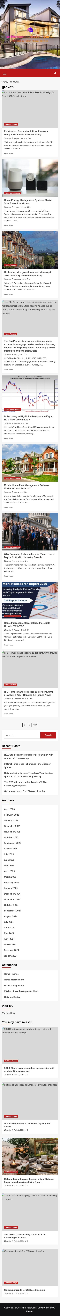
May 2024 (9, 933)
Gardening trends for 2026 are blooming (24, 791)
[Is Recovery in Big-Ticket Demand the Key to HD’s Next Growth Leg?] (30, 394)
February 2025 (11, 882)
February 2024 (11, 950)
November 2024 (12, 899)
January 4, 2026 (19, 279)
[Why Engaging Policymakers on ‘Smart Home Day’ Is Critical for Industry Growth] (30, 531)
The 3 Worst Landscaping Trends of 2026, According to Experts (25, 784)
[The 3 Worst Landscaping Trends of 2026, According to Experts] (30, 1212)
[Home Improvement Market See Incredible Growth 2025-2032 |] (30, 600)
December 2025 (12, 826)
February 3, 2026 (20, 207)
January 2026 (11, 820)
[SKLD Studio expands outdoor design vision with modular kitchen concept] (30, 1045)
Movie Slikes (8, 1012)
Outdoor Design (11, 124)
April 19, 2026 (19, 1293)
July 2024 (9, 922)
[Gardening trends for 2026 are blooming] (30, 1267)
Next (35, 725)
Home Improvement (12, 409)
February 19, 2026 (20, 138)
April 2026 (9, 809)
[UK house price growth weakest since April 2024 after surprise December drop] (30, 250)
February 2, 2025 (20, 630)
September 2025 (12, 843)
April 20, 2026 (19, 1241)
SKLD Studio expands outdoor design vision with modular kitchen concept (28, 756)
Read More (8, 153)
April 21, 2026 (19, 1185)
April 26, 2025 (19, 561)
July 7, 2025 (18, 355)
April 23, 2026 (19, 1074)
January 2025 (11, 888)
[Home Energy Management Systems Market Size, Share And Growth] (30, 178)
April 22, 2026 (19, 1130)
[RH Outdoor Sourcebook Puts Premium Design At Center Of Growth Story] (30, 109)
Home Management (12, 193)
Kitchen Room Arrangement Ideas (21, 991)
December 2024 (12, 893)
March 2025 (10, 876)
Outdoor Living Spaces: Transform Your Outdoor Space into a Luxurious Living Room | (28, 775)
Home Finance (10, 265)
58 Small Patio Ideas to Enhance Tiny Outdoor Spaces (27, 765)
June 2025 (9, 860)
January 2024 (11, 955)
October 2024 (11, 905)
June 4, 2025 (18, 492)
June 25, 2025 (19, 423)
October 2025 (11, 837)
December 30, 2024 (21, 699)
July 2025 (9, 854)
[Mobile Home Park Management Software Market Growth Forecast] (30, 463)
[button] (5, 72)
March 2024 (10, 944)
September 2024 (12, 910)
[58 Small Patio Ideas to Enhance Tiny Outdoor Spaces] (30, 1101)
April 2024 (9, 938)
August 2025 (10, 848)
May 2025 (9, 865)
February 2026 (11, 814)
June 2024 (9, 927)
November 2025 (12, 831)
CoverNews (44, 1307)
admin (8, 138)
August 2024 (10, 916)
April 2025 (9, 871)
